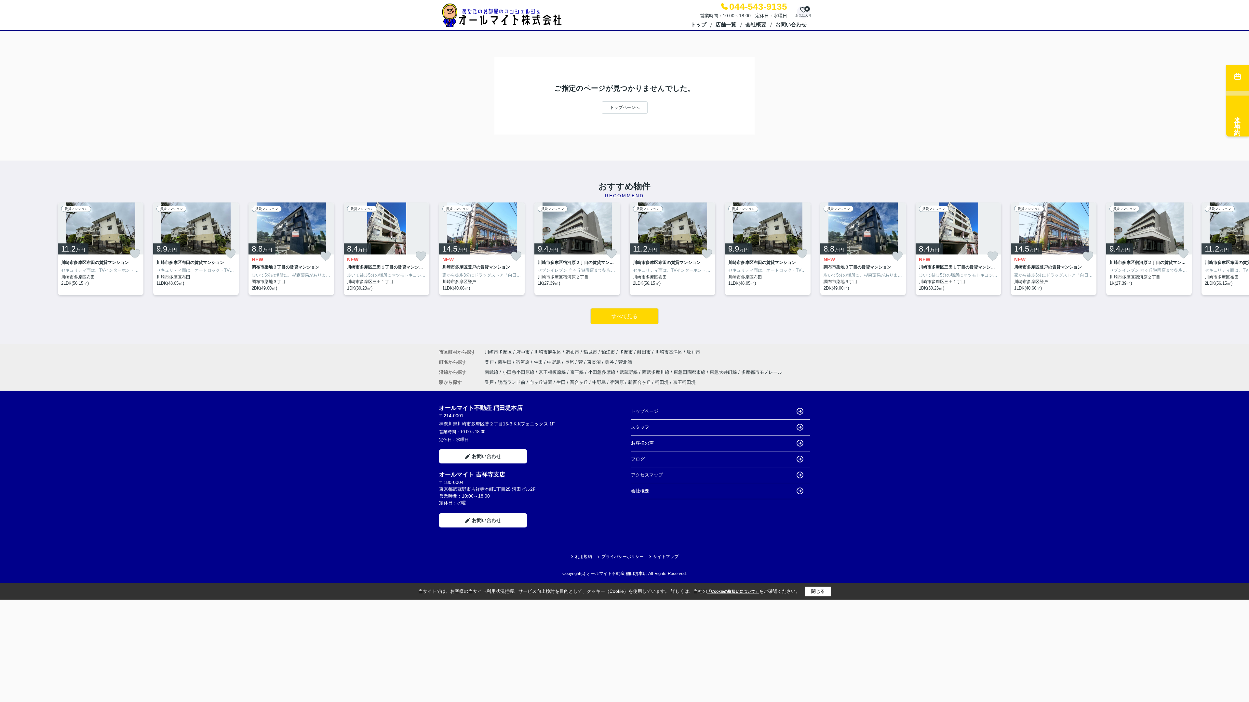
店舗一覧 (726, 24)
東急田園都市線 (690, 372)
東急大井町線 (724, 372)
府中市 (523, 352)
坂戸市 (693, 352)
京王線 (577, 372)
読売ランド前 (511, 382)
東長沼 (594, 362)
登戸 (490, 362)
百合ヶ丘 (579, 382)
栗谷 (610, 362)
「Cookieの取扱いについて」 (733, 591)
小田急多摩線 (602, 372)
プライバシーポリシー (622, 556)
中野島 (554, 362)
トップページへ (624, 107)
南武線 (492, 372)
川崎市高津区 (668, 352)
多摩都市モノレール (761, 372)
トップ (698, 24)
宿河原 (523, 362)
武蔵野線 (629, 372)
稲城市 (590, 352)
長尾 (570, 362)
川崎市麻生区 (547, 352)
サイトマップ (665, 556)
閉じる (818, 591)
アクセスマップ (647, 474)
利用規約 (583, 556)
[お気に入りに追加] (135, 254)
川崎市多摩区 (498, 352)
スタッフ (640, 427)
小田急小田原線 (519, 372)
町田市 (644, 352)
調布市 (572, 352)
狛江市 (608, 352)
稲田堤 (662, 382)
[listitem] (482, 248)
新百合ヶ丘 (639, 382)
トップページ (644, 411)
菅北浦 (625, 362)
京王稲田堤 (684, 382)
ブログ (638, 459)
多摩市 (626, 352)
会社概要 (755, 24)
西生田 (505, 362)
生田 (539, 362)
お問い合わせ (791, 24)
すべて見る (624, 316)
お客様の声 (642, 443)
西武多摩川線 (656, 372)
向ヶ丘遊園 (541, 382)
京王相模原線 (553, 372)
